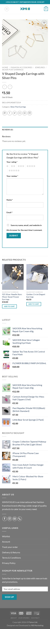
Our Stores (23, 618)
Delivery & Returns (11, 552)
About (14, 618)
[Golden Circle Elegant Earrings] (37, 277)
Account (6, 541)
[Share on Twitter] (14, 113)
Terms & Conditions (11, 557)
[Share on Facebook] (9, 113)
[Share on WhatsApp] (4, 113)
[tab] (25, 129)
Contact (35, 618)
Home (5, 67)
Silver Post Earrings (12, 70)
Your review (12, 176)
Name (10, 200)
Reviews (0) (7, 130)
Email (10, 212)
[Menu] (7, 9)
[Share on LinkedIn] (29, 113)
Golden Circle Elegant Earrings (35, 295)
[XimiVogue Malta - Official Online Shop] (25, 9)
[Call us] (19, 518)
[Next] (48, 288)
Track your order (10, 547)
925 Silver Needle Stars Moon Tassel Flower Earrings (12, 296)
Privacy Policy (8, 563)
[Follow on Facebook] (4, 518)
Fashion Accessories (21, 67)
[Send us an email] (14, 518)
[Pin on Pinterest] (24, 113)
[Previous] (2, 288)
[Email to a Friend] (19, 113)
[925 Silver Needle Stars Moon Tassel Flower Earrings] (13, 277)
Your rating (12, 162)
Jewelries (40, 67)
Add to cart (9, 306)
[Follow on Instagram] (9, 518)
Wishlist (6, 536)
